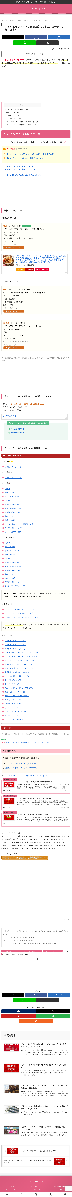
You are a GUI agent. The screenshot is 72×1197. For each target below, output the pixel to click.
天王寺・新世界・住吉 (13, 528)
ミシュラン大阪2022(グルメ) (11, 951)
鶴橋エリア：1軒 (14, 115)
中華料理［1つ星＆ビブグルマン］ (18, 672)
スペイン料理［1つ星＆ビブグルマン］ (19, 676)
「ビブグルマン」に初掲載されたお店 (19, 613)
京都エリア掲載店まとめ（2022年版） (21, 763)
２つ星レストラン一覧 (13, 478)
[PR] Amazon (20, 269)
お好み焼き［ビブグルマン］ (16, 712)
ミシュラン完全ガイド (36, 1186)
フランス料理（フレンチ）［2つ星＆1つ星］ (22, 653)
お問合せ (59, 1189)
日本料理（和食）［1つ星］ (15, 649)
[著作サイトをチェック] (19, 1011)
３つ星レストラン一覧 (13, 467)
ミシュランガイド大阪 (17, 954)
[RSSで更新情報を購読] (36, 1021)
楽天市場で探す (17, 429)
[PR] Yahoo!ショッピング (42, 269)
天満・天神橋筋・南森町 (14, 508)
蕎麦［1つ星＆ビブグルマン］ (16, 692)
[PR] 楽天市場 (30, 269)
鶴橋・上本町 (10, 520)
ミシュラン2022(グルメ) (56, 951)
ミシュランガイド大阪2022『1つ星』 (17, 109)
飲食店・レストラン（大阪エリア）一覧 (20, 169)
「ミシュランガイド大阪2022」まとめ (19, 166)
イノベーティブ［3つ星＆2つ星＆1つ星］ (20, 660)
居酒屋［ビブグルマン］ (14, 704)
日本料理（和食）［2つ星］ (15, 645)
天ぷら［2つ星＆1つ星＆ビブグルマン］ (20, 688)
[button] (47, 42)
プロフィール (36, 1189)
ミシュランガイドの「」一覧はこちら (27, 742)
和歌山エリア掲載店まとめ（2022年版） (22, 768)
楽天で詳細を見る (9, 416)
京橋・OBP (9, 516)
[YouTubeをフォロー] (19, 1016)
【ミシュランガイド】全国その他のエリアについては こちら (27, 776)
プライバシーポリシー (12, 1189)
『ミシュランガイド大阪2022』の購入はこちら (23, 175)
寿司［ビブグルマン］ (13, 684)
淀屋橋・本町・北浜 (12, 504)
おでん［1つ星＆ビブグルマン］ (17, 696)
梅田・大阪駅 (10, 493)
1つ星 (27, 954)
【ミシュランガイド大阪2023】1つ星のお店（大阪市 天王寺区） (30, 154)
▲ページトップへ (65, 920)
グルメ (40, 951)
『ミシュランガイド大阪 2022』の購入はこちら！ (23, 122)
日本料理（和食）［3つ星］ (15, 641)
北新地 (7, 489)
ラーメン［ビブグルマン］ (15, 719)
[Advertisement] (36, 86)
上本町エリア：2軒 (14, 118)
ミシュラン (6, 954)
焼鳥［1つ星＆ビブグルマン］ (16, 700)
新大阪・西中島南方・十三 (15, 586)
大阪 (46, 951)
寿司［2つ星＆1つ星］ (13, 680)
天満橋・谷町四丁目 (12, 512)
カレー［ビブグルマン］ (14, 715)
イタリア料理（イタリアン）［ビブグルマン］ (22, 668)
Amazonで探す (16, 433)
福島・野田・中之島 (12, 497)
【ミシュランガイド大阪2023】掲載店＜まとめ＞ (25, 158)
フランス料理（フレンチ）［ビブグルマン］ (21, 656)
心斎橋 (7, 500)
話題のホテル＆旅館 (59, 1186)
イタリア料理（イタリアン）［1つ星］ (19, 664)
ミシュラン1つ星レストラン (28, 951)
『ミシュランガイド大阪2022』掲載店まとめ (21, 125)
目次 (19, 105)
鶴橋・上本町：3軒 (12, 112)
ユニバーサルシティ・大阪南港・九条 (19, 524)
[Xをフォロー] (53, 1011)
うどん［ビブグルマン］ (14, 708)
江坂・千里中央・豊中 (13, 532)
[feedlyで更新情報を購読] (53, 1016)
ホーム (12, 1186)
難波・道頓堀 (10, 555)
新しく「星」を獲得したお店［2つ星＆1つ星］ (22, 610)
